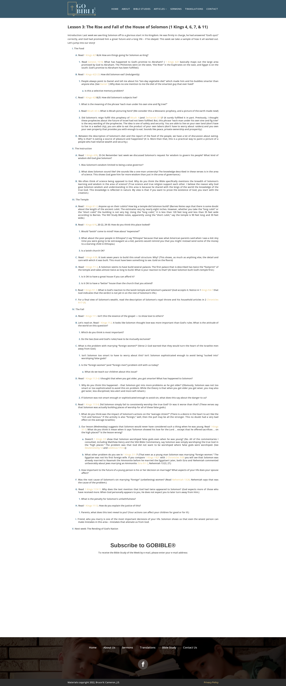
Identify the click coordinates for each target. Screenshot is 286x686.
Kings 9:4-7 (207, 290)
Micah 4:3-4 (93, 110)
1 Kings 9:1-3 (90, 290)
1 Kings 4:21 (90, 55)
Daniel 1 (104, 84)
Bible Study (169, 648)
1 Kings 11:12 (91, 505)
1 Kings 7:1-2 (91, 266)
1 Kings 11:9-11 (93, 489)
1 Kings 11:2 (105, 322)
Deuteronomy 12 (94, 447)
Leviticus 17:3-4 (116, 447)
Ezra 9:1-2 (143, 463)
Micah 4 (134, 117)
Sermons (176, 8)
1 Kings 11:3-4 (91, 378)
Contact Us (190, 648)
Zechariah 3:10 (154, 117)
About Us (109, 648)
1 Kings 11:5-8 (91, 404)
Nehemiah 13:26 (181, 479)
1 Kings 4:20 (90, 97)
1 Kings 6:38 (90, 257)
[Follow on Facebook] (143, 664)
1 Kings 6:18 (90, 224)
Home (114, 8)
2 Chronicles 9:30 (175, 457)
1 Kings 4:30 (91, 155)
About (126, 8)
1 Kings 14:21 (152, 457)
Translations (194, 8)
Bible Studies (141, 8)
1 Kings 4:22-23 (92, 74)
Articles (159, 8)
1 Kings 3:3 (100, 439)
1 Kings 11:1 (90, 315)
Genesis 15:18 (95, 61)
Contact (212, 8)
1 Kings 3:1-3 (130, 454)
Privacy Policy (211, 682)
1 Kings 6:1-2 (90, 206)
